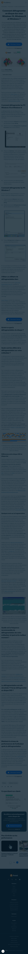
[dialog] (14, 477)
